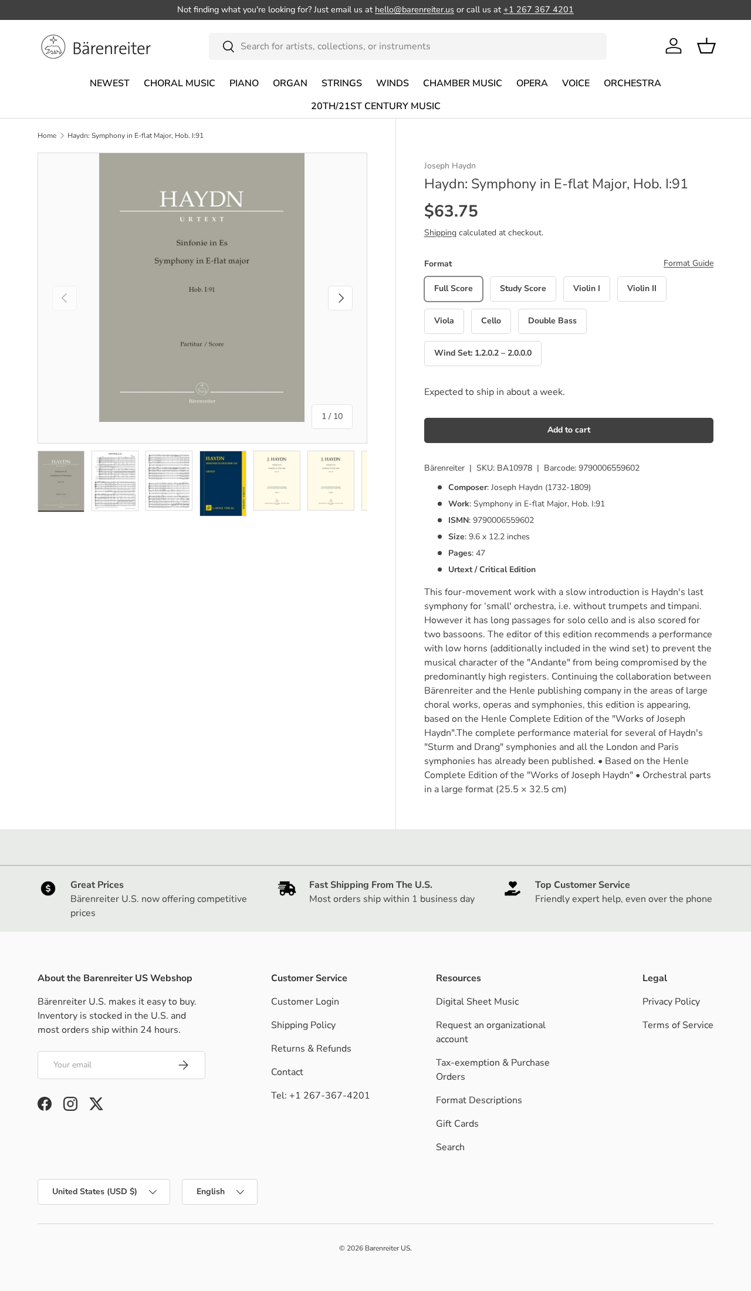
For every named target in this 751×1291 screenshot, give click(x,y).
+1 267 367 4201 (538, 9)
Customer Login (305, 1001)
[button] (706, 46)
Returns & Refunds (311, 1048)
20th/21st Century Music (376, 106)
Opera (532, 83)
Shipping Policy (303, 1025)
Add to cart (568, 429)
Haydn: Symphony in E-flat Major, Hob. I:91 (135, 135)
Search (450, 1147)
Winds (392, 83)
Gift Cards (457, 1123)
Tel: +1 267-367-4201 (320, 1095)
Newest (110, 83)
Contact (287, 1072)
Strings (342, 83)
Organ (290, 83)
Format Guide (688, 263)
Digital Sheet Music (477, 1001)
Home (47, 135)
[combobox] (408, 46)
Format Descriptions (479, 1100)
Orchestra (632, 83)
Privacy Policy (671, 1001)
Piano (244, 83)
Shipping (440, 232)
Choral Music (179, 83)
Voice (576, 83)
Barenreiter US (387, 1248)
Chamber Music (462, 83)
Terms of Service (677, 1025)
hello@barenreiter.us (414, 9)
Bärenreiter (444, 468)
